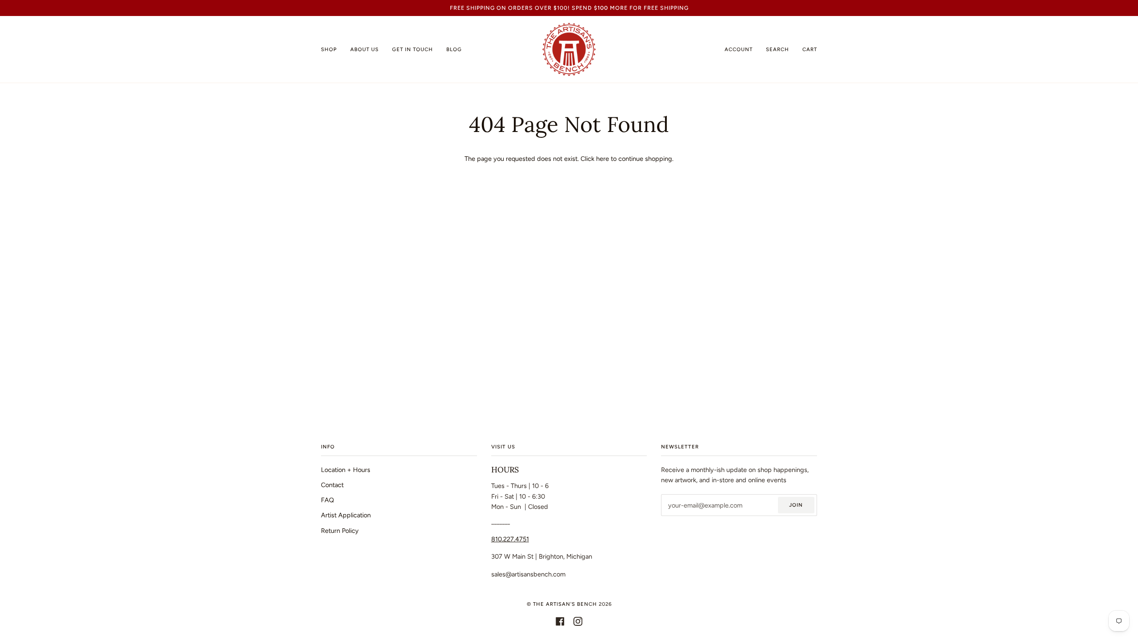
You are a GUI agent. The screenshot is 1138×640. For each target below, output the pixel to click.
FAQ (327, 500)
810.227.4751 (510, 539)
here (602, 159)
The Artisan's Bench (565, 604)
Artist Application (346, 515)
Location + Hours (345, 470)
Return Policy (340, 531)
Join (796, 505)
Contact (332, 485)
